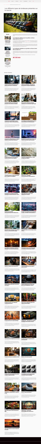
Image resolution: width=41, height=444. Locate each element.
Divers (30, 1)
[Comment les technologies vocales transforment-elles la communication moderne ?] (12, 115)
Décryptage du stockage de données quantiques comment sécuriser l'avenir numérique (12, 194)
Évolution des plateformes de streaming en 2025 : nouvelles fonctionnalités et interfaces (28, 212)
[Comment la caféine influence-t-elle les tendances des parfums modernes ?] (12, 133)
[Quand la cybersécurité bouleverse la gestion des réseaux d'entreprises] (8, 48)
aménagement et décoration (27, 41)
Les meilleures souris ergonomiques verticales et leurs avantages (28, 374)
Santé (20, 1)
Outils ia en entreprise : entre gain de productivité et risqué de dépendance (28, 85)
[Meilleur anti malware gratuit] (28, 351)
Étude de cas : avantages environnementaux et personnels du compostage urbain (28, 176)
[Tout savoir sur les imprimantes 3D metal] (12, 333)
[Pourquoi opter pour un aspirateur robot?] (12, 351)
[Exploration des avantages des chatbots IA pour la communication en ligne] (12, 224)
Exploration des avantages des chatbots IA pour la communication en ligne (12, 230)
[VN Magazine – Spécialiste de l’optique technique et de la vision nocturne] (28, 315)
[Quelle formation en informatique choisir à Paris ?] (28, 224)
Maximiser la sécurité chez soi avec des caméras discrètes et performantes (28, 139)
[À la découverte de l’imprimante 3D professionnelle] (28, 333)
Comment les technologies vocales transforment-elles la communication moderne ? (11, 121)
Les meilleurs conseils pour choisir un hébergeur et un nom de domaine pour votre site (11, 249)
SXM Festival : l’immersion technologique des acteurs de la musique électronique (27, 411)
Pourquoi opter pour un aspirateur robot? (12, 356)
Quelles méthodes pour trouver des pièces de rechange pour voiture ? (27, 285)
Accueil (4, 4)
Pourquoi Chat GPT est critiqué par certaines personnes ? (11, 303)
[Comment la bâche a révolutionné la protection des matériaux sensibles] (12, 97)
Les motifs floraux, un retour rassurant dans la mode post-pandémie (7, 63)
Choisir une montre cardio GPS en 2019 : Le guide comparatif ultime (12, 374)
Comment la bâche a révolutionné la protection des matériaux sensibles (11, 103)
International (17, 1)
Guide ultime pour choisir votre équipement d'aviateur (27, 194)
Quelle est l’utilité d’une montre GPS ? (11, 266)
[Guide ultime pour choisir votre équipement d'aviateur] (28, 188)
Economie (12, 1)
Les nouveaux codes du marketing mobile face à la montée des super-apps (28, 103)
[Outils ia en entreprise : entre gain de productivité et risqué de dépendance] (28, 79)
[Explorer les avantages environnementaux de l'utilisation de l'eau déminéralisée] (12, 206)
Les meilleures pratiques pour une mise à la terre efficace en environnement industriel (28, 121)
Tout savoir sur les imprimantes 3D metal (12, 338)
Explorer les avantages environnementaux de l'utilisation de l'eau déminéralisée (11, 212)
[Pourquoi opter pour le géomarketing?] (12, 315)
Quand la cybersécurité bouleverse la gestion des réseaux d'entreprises (8, 52)
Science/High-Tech (25, 1)
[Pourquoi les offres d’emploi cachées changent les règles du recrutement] (8, 37)
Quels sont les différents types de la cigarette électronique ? (28, 303)
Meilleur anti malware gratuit (26, 356)
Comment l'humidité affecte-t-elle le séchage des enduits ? (28, 158)
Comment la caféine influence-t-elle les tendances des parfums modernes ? (12, 139)
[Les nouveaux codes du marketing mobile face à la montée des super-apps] (28, 97)
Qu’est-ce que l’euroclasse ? (26, 392)
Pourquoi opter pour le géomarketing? (11, 320)
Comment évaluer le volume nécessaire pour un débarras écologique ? (12, 176)
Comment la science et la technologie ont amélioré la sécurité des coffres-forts (28, 249)
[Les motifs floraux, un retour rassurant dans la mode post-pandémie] (8, 60)
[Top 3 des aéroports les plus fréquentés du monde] (12, 423)
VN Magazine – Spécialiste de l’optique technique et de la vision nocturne (28, 321)
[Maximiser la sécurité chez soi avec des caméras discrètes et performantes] (28, 133)
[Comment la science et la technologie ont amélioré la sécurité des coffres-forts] (28, 242)
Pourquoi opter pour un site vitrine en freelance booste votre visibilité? (11, 158)
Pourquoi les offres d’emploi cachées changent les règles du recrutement (8, 41)
